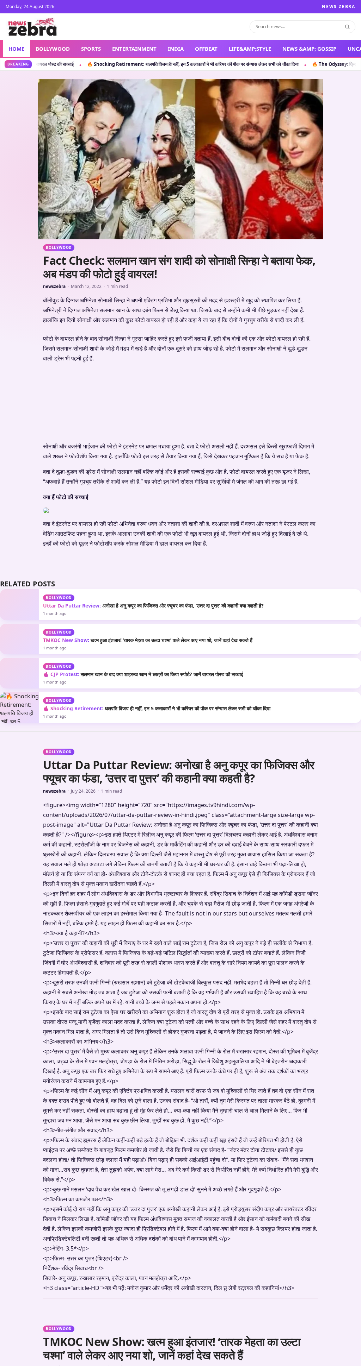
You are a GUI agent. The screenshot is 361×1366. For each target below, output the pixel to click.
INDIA (176, 48)
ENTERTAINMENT (134, 48)
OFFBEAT (206, 48)
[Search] (347, 27)
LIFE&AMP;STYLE (250, 48)
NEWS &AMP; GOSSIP (309, 48)
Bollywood (59, 247)
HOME (16, 48)
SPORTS (91, 48)
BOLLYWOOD (53, 48)
